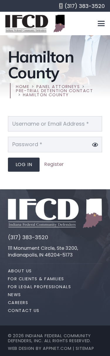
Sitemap (85, 348)
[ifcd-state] (92, 213)
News (14, 295)
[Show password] (95, 145)
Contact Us (23, 310)
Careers (18, 303)
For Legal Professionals (39, 287)
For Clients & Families (36, 279)
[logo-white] (43, 212)
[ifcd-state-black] (59, 23)
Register (54, 164)
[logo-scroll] (26, 23)
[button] (101, 23)
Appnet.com (57, 348)
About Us (20, 271)
